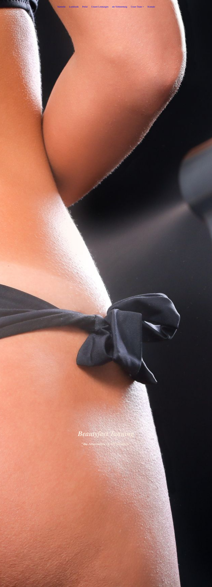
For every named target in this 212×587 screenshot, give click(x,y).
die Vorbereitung (119, 6)
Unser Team (136, 6)
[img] (106, 293)
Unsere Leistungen (99, 6)
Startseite (61, 6)
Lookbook (74, 6)
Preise (85, 6)
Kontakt (151, 6)
